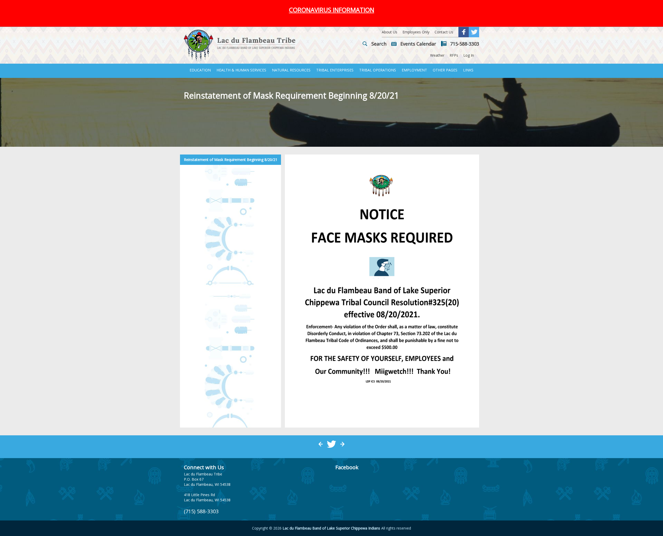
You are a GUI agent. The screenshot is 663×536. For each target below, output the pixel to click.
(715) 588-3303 (201, 511)
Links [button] (468, 70)
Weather (437, 55)
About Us (389, 32)
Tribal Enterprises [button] (335, 70)
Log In (468, 55)
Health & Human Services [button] (241, 70)
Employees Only (415, 32)
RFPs (454, 55)
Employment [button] (414, 70)
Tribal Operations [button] (377, 70)
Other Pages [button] (445, 70)
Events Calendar (418, 44)
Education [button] (200, 70)
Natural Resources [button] (291, 70)
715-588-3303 (464, 44)
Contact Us (444, 32)
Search (378, 44)
